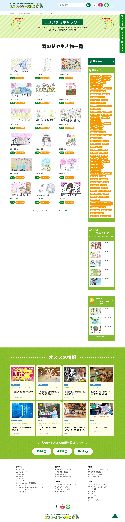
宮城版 (40, 451)
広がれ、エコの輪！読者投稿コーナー (28, 483)
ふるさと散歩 (20, 476)
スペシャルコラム (21, 485)
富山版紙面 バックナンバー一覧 (98, 470)
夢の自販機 (105, 144)
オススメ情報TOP (61, 474)
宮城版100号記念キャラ (97, 164)
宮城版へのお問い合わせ (63, 476)
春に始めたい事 (103, 179)
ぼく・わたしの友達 (96, 109)
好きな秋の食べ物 (102, 158)
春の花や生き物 (94, 185)
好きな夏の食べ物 (95, 155)
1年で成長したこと (95, 76)
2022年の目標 (94, 82)
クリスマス (104, 100)
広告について (92, 496)
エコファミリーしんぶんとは (97, 487)
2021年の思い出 (95, 79)
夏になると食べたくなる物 (97, 135)
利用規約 (90, 493)
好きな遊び (106, 161)
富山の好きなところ (96, 170)
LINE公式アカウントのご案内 (97, 485)
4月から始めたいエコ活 (96, 85)
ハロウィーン (108, 106)
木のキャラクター (95, 188)
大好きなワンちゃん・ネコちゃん (99, 150)
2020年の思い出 (106, 76)
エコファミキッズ (21, 472)
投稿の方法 (98, 61)
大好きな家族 (94, 153)
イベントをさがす (21, 492)
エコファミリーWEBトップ (16, 13)
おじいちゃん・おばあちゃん (98, 91)
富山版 (81, 451)
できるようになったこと (97, 106)
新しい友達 (102, 176)
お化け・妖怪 (106, 94)
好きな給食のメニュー (96, 161)
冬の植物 (93, 126)
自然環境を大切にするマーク (98, 207)
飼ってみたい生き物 (105, 216)
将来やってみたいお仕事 (97, 173)
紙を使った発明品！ (103, 197)
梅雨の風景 (93, 191)
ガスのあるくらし (95, 100)
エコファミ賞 (108, 88)
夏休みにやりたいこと (96, 138)
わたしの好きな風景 (107, 114)
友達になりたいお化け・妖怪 (98, 132)
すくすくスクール (21, 470)
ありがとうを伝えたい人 (97, 88)
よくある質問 (92, 489)
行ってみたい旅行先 (107, 210)
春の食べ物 (103, 185)
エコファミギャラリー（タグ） (47, 13)
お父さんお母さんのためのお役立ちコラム (29, 487)
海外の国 (108, 191)
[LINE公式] (106, 6)
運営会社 (90, 498)
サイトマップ (92, 491)
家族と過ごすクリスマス (97, 167)
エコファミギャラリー (31, 13)
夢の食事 (93, 147)
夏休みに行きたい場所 (96, 141)
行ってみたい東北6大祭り (97, 213)
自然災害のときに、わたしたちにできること (101, 203)
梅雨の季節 (104, 188)
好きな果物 (93, 158)
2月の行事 (102, 82)
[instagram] (100, 6)
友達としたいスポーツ (96, 129)
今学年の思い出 (105, 117)
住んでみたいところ (96, 120)
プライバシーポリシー (95, 500)
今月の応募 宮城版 (61, 472)
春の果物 (106, 182)
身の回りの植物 (94, 216)
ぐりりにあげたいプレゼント (98, 103)
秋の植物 (106, 194)
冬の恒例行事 (107, 123)
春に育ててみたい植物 (96, 182)
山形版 (60, 451)
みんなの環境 (20, 474)
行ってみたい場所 (95, 210)
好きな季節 (104, 155)
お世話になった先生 (96, 94)
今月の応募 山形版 (61, 487)
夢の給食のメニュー (96, 144)
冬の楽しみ (100, 126)
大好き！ (99, 147)
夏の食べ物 (109, 135)
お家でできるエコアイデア (97, 97)
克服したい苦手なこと (96, 123)
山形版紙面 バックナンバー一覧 (65, 485)
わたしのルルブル (95, 114)
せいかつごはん (21, 479)
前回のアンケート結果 (62, 489)
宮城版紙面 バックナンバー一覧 (65, 470)
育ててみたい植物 (95, 199)
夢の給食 (106, 141)
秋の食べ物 (93, 197)
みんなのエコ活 (108, 112)
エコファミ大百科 (21, 481)
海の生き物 (101, 191)
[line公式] (68, 508)
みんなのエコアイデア (96, 112)
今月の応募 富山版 (94, 472)
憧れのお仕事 (94, 176)
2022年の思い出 (105, 79)
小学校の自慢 (108, 173)
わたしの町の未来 (95, 117)
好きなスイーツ (103, 153)
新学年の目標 (94, 179)
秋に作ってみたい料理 (96, 194)
